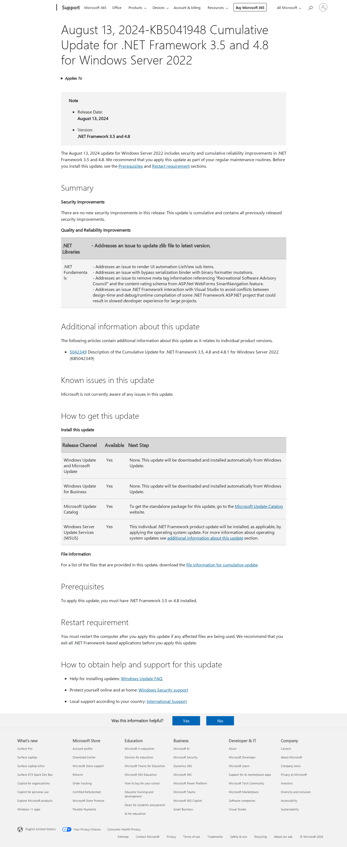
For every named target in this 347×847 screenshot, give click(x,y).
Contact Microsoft (147, 837)
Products (135, 7)
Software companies (242, 801)
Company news (291, 766)
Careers (286, 749)
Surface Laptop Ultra (30, 766)
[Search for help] (310, 7)
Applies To (73, 78)
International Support (167, 701)
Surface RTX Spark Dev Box (35, 775)
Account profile (82, 749)
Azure (232, 749)
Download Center (84, 757)
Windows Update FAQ (141, 678)
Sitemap (123, 837)
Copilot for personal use (33, 792)
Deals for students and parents (145, 805)
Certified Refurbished (87, 792)
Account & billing (187, 7)
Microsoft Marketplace (244, 792)
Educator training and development (139, 794)
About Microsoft (291, 757)
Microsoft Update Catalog (259, 506)
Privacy (171, 837)
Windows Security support (163, 690)
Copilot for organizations (33, 783)
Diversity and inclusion (296, 792)
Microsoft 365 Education (141, 775)
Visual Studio (237, 809)
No (220, 720)
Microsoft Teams (184, 792)
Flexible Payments (84, 809)
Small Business (183, 809)
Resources (216, 7)
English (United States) (40, 829)
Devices (159, 7)
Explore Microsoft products (35, 801)
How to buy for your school (142, 783)
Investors (287, 783)
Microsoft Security (185, 757)
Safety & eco (238, 837)
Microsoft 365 (95, 7)
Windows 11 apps (28, 809)
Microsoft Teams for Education (145, 766)
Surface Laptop (27, 757)
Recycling (260, 837)
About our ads (283, 837)
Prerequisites (130, 166)
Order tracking (82, 783)
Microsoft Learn (239, 766)
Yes (186, 720)
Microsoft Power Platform (190, 783)
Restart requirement (171, 166)
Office (116, 7)
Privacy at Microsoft (294, 775)
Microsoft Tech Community (246, 783)
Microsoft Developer (242, 757)
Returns (78, 775)
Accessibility (289, 801)
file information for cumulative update (222, 564)
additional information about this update (205, 538)
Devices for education (139, 757)
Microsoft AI (181, 749)
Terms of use (191, 837)
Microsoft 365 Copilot (188, 801)
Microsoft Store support (88, 766)
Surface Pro (24, 749)
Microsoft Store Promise (88, 801)
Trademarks (215, 837)
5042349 (78, 352)
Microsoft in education (139, 749)
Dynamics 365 (183, 766)
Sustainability (290, 809)
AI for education (135, 814)
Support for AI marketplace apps (250, 775)
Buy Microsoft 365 (250, 7)
